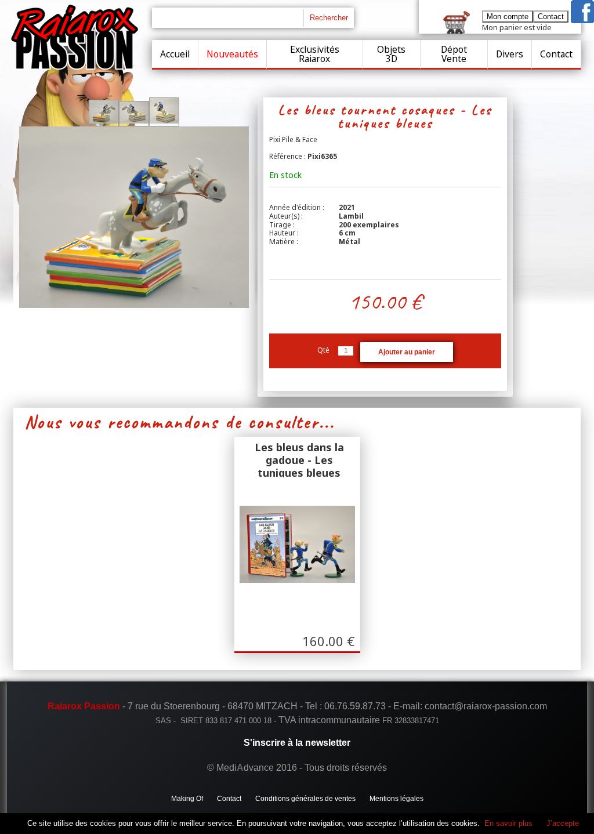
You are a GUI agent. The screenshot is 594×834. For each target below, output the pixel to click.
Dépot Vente (454, 54)
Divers (509, 54)
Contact (556, 54)
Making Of (187, 799)
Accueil (175, 54)
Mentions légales (396, 799)
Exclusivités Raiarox (314, 54)
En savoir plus (508, 823)
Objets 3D (391, 54)
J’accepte (562, 823)
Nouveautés (232, 54)
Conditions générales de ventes (305, 799)
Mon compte (507, 16)
